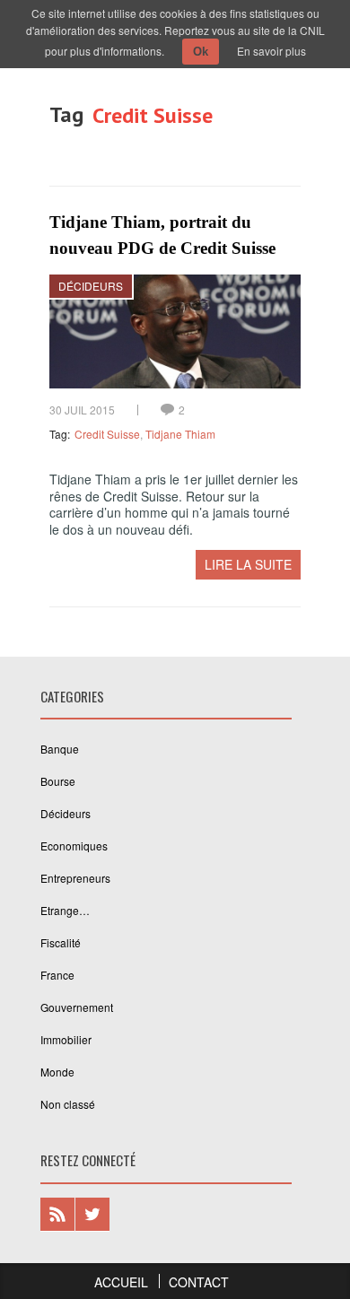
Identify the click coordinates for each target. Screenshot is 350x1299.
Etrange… (65, 910)
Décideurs (90, 285)
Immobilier (66, 1039)
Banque (59, 748)
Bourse (57, 781)
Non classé (67, 1104)
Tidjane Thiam (180, 433)
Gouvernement (76, 1007)
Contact (199, 1282)
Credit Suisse (107, 433)
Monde (57, 1071)
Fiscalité (60, 942)
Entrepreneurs (75, 877)
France (57, 974)
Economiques (74, 845)
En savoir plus (271, 50)
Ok (200, 51)
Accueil (121, 1282)
